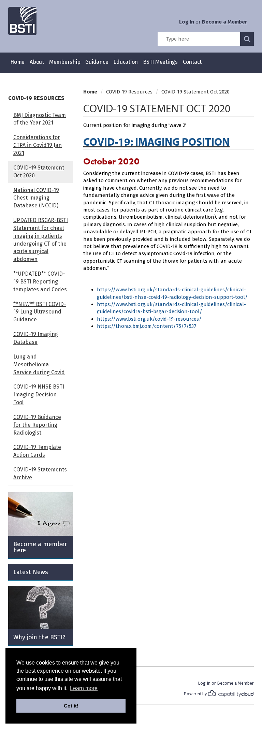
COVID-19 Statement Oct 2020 (38, 171)
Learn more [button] (84, 688)
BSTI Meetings (160, 62)
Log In (186, 22)
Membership (65, 62)
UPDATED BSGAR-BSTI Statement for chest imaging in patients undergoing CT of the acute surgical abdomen (40, 239)
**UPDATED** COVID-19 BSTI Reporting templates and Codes (40, 282)
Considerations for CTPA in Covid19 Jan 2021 (37, 145)
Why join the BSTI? (39, 637)
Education (125, 62)
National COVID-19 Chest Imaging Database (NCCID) (36, 198)
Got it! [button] (71, 706)
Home (17, 62)
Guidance (96, 62)
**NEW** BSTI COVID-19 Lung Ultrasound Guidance (39, 312)
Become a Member (224, 22)
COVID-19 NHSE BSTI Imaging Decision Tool (38, 394)
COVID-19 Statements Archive (40, 473)
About (37, 62)
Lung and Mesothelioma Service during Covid (39, 364)
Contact (192, 62)
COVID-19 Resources (36, 98)
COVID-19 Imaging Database (35, 338)
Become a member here (40, 547)
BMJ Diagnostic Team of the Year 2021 (39, 119)
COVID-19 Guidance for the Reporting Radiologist (37, 425)
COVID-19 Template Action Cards (37, 451)
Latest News (30, 572)
